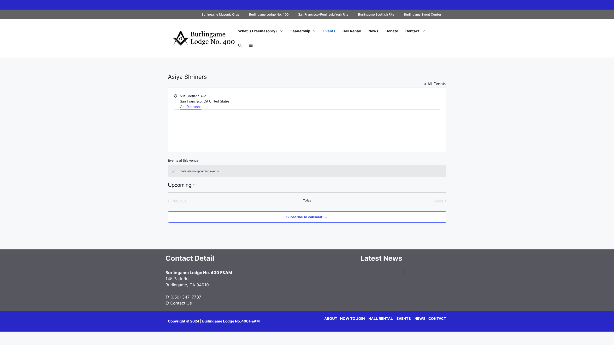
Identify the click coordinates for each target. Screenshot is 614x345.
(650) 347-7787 (185, 297)
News (373, 31)
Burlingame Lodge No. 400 (269, 14)
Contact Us (181, 303)
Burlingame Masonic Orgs (220, 14)
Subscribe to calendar (304, 216)
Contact (412, 31)
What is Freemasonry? (257, 31)
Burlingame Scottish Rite (376, 14)
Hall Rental (351, 31)
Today (307, 200)
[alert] (307, 171)
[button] (240, 45)
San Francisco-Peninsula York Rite (323, 14)
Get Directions (190, 106)
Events (329, 31)
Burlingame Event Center (422, 14)
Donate (391, 31)
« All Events (435, 83)
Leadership (300, 31)
